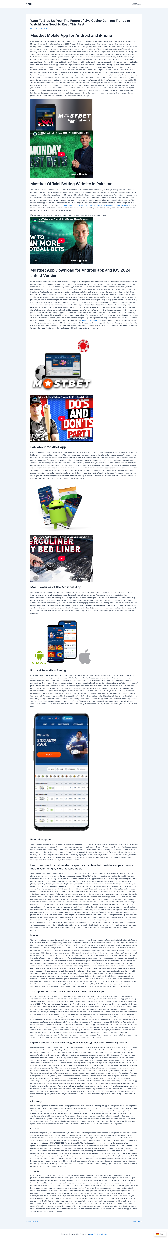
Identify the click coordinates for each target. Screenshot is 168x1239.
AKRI (29, 3)
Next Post (137, 1221)
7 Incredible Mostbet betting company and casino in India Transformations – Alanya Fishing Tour (94, 205)
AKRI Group (136, 4)
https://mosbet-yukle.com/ (91, 320)
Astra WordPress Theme (98, 1234)
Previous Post (32, 1221)
